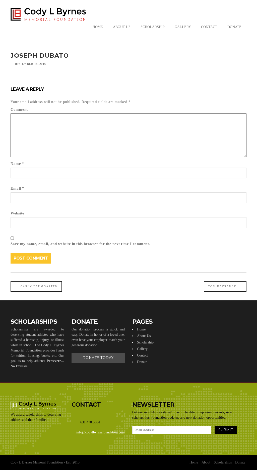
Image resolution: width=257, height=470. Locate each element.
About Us (144, 336)
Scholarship (145, 342)
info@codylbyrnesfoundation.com (100, 432)
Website (17, 213)
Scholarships (223, 462)
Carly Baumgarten (38, 286)
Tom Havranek (223, 286)
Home (141, 329)
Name (17, 164)
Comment (19, 109)
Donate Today (98, 358)
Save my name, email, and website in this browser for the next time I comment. (80, 244)
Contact (142, 355)
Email (17, 188)
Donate (142, 362)
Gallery (142, 349)
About (206, 462)
